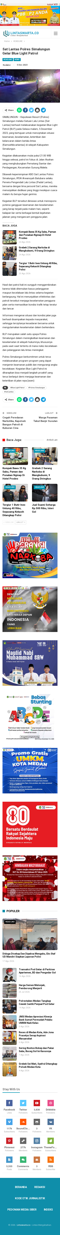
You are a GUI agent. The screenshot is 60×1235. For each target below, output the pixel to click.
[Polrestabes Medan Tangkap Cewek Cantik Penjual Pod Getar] (9, 1006)
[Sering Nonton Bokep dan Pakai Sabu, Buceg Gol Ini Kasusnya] (9, 1054)
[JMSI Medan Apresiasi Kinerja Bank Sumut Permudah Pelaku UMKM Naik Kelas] (9, 1022)
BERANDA (21, 1187)
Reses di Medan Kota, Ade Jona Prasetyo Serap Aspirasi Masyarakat (36, 1035)
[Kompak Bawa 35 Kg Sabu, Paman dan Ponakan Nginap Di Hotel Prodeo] (9, 237)
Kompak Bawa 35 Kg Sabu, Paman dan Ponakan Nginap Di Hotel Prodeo (37, 234)
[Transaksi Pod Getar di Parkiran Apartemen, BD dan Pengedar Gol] (9, 975)
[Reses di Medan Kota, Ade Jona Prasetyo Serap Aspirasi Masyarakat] (9, 1038)
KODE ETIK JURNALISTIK (30, 1198)
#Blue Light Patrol (17, 388)
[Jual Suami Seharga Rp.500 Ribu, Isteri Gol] (45, 493)
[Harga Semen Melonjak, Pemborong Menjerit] (9, 991)
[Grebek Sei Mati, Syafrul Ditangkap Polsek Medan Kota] (9, 1069)
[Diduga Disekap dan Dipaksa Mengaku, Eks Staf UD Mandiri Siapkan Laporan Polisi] (30, 934)
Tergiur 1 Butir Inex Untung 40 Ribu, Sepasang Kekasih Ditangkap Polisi (38, 266)
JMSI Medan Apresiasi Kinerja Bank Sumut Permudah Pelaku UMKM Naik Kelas (35, 1019)
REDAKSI (39, 1187)
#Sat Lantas (9, 392)
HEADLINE (8, 59)
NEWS (17, 59)
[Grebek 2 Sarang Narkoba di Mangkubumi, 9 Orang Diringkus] (9, 253)
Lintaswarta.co (23, 1225)
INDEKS (48, 1209)
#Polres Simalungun (36, 388)
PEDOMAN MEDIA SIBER (21, 1209)
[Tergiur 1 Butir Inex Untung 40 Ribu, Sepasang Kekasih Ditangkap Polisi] (9, 269)
